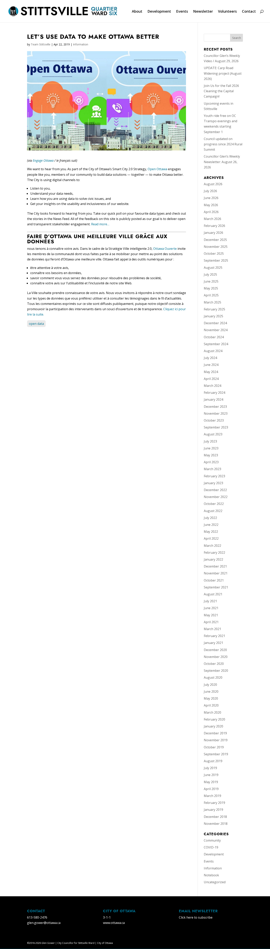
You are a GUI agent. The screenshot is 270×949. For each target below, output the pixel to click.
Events (182, 12)
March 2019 (212, 796)
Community (212, 840)
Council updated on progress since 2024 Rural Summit (223, 144)
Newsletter (203, 12)
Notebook (211, 875)
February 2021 (214, 636)
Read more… (100, 224)
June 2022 (211, 524)
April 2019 (211, 789)
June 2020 (211, 691)
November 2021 (216, 573)
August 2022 (213, 511)
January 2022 (213, 559)
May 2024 (211, 372)
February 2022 (214, 552)
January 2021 (213, 643)
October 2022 (214, 504)
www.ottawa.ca (114, 923)
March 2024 (212, 385)
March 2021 (212, 629)
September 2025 (216, 260)
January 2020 (213, 726)
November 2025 (216, 246)
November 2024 (216, 330)
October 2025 (214, 253)
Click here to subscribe (195, 917)
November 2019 (216, 740)
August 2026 (213, 184)
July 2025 (210, 274)
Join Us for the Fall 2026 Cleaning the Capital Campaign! (221, 91)
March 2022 (212, 545)
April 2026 (211, 212)
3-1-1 (107, 917)
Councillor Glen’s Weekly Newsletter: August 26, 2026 (222, 161)
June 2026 (211, 198)
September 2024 (216, 344)
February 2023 (214, 476)
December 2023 (215, 406)
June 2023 (211, 448)
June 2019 (211, 775)
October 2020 (214, 663)
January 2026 (213, 232)
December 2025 (215, 240)
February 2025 (214, 309)
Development (159, 12)
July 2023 (210, 441)
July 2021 (210, 601)
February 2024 (214, 392)
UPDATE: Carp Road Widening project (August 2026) (223, 73)
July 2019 (210, 768)
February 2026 (214, 226)
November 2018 (216, 823)
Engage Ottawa (43, 160)
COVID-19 (211, 847)
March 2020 (212, 712)
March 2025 (212, 302)
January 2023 (213, 483)
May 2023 (211, 455)
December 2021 (215, 566)
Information (80, 44)
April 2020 (211, 705)
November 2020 (216, 657)
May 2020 (211, 698)
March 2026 (212, 219)
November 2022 (216, 497)
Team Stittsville (40, 44)
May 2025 (211, 288)
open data (36, 323)
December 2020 (215, 650)
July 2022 (210, 518)
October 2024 (214, 337)
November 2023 (216, 413)
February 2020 (214, 719)
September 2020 (216, 670)
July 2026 (210, 191)
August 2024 (213, 351)
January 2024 (213, 399)
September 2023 (216, 427)
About (137, 12)
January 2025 (213, 316)
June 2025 (211, 281)
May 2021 (211, 615)
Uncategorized (215, 882)
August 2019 (213, 761)
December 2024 (215, 323)
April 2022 (211, 538)
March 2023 (212, 469)
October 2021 (214, 580)
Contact (249, 12)
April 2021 (211, 622)
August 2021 (213, 594)
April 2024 (211, 379)
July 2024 (210, 358)
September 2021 (216, 587)
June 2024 (211, 365)
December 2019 (215, 733)
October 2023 (214, 420)
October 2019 (214, 747)
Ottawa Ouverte (165, 248)
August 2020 (213, 677)
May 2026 (211, 205)
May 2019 (211, 782)
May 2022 (211, 531)
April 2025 (211, 295)
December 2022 (215, 490)
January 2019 (213, 809)
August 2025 (213, 267)
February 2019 (214, 803)
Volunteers (227, 12)
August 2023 (213, 434)
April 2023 (211, 462)
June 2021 (211, 608)
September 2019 (216, 754)
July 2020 (210, 684)
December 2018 (215, 817)
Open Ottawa (157, 169)
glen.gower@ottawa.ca (43, 923)
